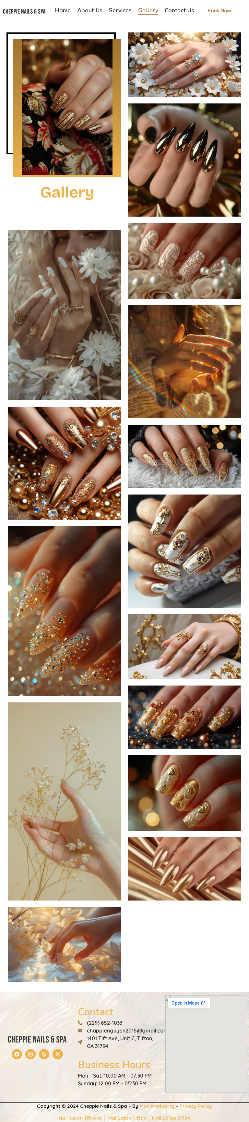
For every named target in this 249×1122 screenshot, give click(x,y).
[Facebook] (17, 1054)
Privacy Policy (196, 1106)
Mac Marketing (157, 1106)
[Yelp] (44, 1054)
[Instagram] (30, 1054)
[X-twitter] (58, 1054)
